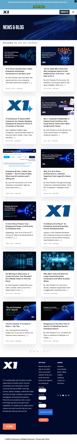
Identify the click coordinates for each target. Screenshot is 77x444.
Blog (15, 43)
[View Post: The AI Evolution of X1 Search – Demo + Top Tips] (19, 311)
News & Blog (61, 372)
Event (20, 43)
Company (60, 377)
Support (60, 375)
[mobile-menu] (72, 12)
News (25, 43)
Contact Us (61, 380)
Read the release (39, 6)
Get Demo (9, 426)
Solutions (60, 366)
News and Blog (8, 43)
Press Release (32, 43)
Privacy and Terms (42, 439)
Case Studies (61, 369)
